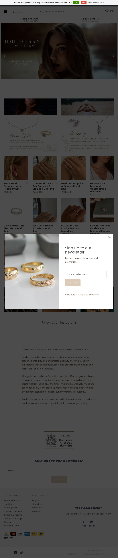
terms (96, 294)
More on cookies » (96, 3)
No (83, 3)
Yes (76, 3)
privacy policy (81, 294)
